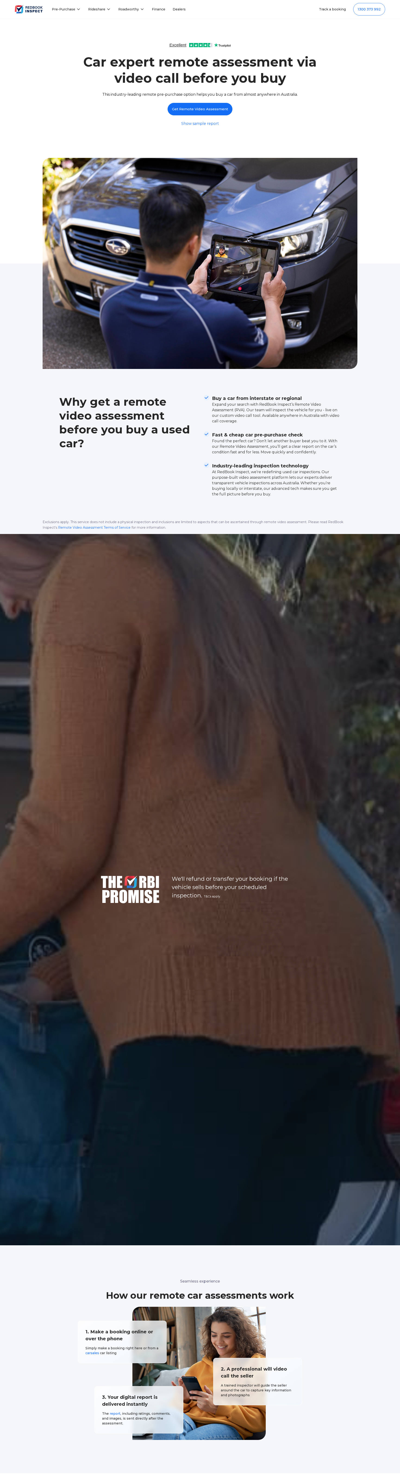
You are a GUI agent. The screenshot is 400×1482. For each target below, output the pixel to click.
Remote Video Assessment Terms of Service (94, 527)
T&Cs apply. (212, 896)
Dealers (179, 9)
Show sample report (200, 123)
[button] (66, 9)
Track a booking (332, 9)
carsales (92, 1353)
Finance (158, 9)
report (115, 1413)
